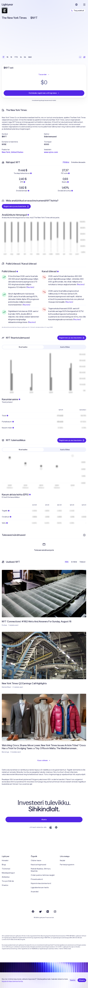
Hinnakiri (5, 860)
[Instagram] (55, 911)
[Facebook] (33, 911)
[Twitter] (40, 911)
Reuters (30, 287)
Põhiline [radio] (66, 162)
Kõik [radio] (66, 562)
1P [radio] (3, 57)
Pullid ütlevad (9, 271)
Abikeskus (6, 877)
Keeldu (72, 980)
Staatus (5, 885)
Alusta (44, 819)
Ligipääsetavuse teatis (40, 887)
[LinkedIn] (47, 911)
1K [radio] (11, 57)
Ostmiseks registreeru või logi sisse (43, 93)
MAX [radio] (30, 57)
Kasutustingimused (38, 865)
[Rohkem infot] (84, 535)
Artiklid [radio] (74, 562)
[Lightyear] (7, 4)
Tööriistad (6, 869)
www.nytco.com (51, 152)
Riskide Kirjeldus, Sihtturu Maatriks (41, 870)
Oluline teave (36, 860)
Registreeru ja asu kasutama (15, 206)
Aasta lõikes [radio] (65, 347)
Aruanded (34, 892)
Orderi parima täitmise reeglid (42, 875)
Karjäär (62, 860)
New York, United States (12, 152)
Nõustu (82, 980)
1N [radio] (7, 57)
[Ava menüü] (84, 4)
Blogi (4, 865)
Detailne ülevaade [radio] (78, 162)
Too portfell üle (8, 881)
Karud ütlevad (49, 271)
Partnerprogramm (67, 865)
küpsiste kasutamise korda (12, 981)
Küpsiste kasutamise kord (41, 883)
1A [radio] (21, 57)
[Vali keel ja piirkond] (76, 4)
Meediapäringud (8, 873)
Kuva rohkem (42, 760)
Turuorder (42, 74)
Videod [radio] (82, 562)
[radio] (80, 57)
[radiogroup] (17, 57)
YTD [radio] (16, 57)
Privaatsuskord (37, 879)
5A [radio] (25, 57)
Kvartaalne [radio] (23, 347)
